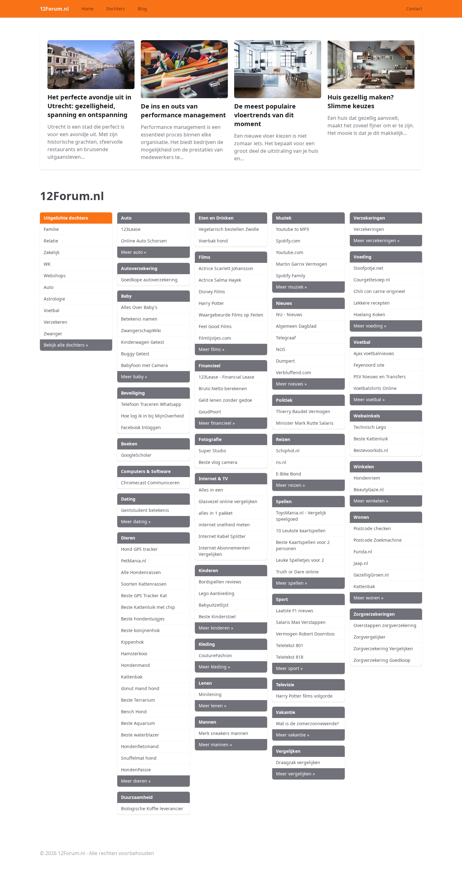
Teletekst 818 (289, 657)
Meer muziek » (291, 287)
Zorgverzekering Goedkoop (382, 660)
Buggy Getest (135, 354)
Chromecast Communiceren (150, 483)
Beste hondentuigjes (143, 619)
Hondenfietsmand (140, 746)
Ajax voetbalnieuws (374, 353)
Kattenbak (131, 677)
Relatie (51, 241)
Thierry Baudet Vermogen (303, 411)
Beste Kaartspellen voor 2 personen (303, 545)
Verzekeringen (369, 229)
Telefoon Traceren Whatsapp (151, 404)
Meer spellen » (291, 583)
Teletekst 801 (289, 645)
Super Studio (212, 451)
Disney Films (212, 292)
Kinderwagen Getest (142, 342)
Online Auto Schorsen (144, 241)
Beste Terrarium (138, 700)
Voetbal (51, 310)
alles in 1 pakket (216, 513)
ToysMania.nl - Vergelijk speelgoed (301, 516)
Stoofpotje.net (368, 268)
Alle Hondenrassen (141, 572)
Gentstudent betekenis (145, 510)
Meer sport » (289, 668)
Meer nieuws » (291, 384)
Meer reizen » (290, 485)
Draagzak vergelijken (298, 762)
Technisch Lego (370, 427)
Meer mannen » (215, 744)
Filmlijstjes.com (215, 338)
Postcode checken (372, 528)
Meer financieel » (217, 423)
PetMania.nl (133, 561)
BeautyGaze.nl (369, 489)
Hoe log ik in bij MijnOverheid (152, 416)
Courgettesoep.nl (372, 280)
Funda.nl (363, 552)
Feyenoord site (369, 365)
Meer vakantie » (292, 735)
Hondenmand (135, 665)
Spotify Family (290, 276)
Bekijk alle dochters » (66, 345)
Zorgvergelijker (370, 637)
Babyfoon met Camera (144, 365)
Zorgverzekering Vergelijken (383, 648)
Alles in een (211, 490)
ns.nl (281, 462)
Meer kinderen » (216, 628)
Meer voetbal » (369, 399)
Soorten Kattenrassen (144, 584)
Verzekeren (55, 322)
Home (87, 9)
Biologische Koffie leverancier (152, 808)
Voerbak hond (213, 241)
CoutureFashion (215, 655)
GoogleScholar (136, 455)
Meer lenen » (212, 706)
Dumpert (285, 361)
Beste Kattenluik (371, 439)
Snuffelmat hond (139, 758)
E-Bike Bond (288, 474)
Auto (48, 287)
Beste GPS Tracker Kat (144, 595)
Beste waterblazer (140, 735)
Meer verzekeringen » (376, 240)
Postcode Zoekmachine (378, 540)
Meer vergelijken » (295, 774)
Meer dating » (136, 521)
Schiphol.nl (288, 451)
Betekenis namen (139, 319)
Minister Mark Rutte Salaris (304, 423)
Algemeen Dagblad (296, 326)
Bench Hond (134, 712)
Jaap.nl (361, 563)
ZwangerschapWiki (141, 330)
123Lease (130, 229)
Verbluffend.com (293, 372)
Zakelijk (51, 252)
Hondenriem (367, 478)
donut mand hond (140, 688)
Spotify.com (288, 241)
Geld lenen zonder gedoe (225, 400)
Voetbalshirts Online (375, 388)
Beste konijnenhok (140, 630)
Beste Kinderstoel (217, 616)
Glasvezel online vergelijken (228, 501)
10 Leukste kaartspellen (301, 531)
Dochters (115, 9)
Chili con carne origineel (379, 291)
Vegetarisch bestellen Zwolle (229, 229)
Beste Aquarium (138, 723)
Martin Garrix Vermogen (301, 264)
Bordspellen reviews (220, 582)
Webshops (55, 276)
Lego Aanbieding (216, 593)
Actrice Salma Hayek (220, 280)
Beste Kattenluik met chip (148, 607)
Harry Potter (211, 303)
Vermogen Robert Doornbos (305, 634)
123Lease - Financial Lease (226, 377)
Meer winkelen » (371, 501)
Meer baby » (134, 377)
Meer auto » (133, 252)
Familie (51, 229)
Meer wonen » (368, 598)
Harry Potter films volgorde (304, 696)
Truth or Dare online (297, 572)
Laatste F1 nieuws (294, 611)
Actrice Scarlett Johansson (226, 268)
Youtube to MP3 (292, 229)
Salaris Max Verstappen (301, 622)
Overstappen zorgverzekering (385, 625)
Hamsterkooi (134, 654)
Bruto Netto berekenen (223, 388)
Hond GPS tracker (139, 549)
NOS (280, 349)
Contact (414, 9)
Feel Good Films (215, 326)
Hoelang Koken (369, 314)
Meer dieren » (136, 781)
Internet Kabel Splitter (222, 536)
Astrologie (54, 299)
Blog (142, 9)
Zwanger (53, 334)
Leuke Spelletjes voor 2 (300, 560)
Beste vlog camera (218, 462)
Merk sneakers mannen (223, 733)
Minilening (210, 694)
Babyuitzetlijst (213, 605)
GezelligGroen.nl (371, 575)
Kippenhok (132, 642)
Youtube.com (289, 252)
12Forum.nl (54, 8)
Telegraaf (286, 338)
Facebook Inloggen (141, 427)
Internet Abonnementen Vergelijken (224, 551)
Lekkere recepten (372, 303)
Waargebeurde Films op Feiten (231, 315)
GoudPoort (210, 412)
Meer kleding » (214, 667)
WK (47, 264)
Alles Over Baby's (139, 307)
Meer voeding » (370, 326)
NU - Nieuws (289, 314)
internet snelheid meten (224, 525)
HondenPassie (136, 770)
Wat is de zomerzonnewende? (307, 723)
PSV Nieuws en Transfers (380, 377)
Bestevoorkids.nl (371, 450)
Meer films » (211, 349)
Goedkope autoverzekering (149, 280)
